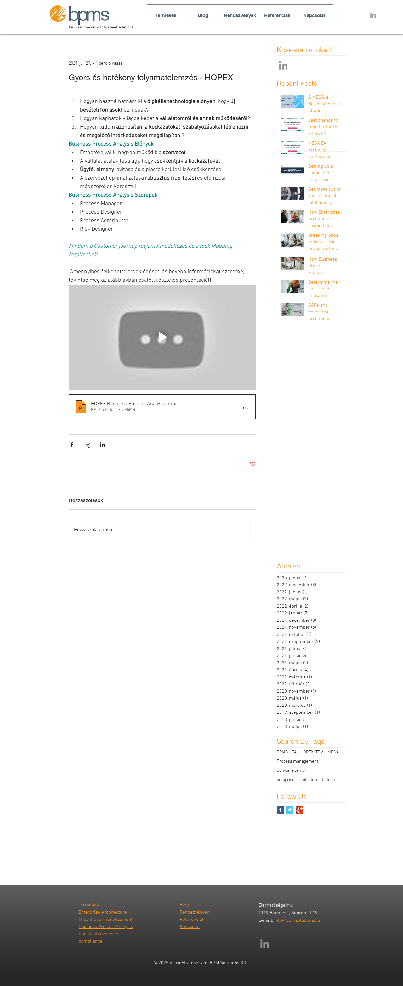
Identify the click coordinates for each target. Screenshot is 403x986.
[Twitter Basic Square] (289, 810)
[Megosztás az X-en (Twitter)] (87, 445)
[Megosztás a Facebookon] (72, 445)
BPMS (282, 752)
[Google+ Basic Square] (299, 810)
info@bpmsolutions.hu (297, 920)
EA (294, 752)
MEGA (333, 752)
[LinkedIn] (283, 65)
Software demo (291, 770)
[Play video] (162, 337)
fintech (328, 779)
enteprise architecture (297, 779)
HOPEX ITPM (312, 752)
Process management (297, 761)
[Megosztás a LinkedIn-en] (102, 445)
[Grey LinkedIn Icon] (373, 15)
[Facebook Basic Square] (280, 810)
